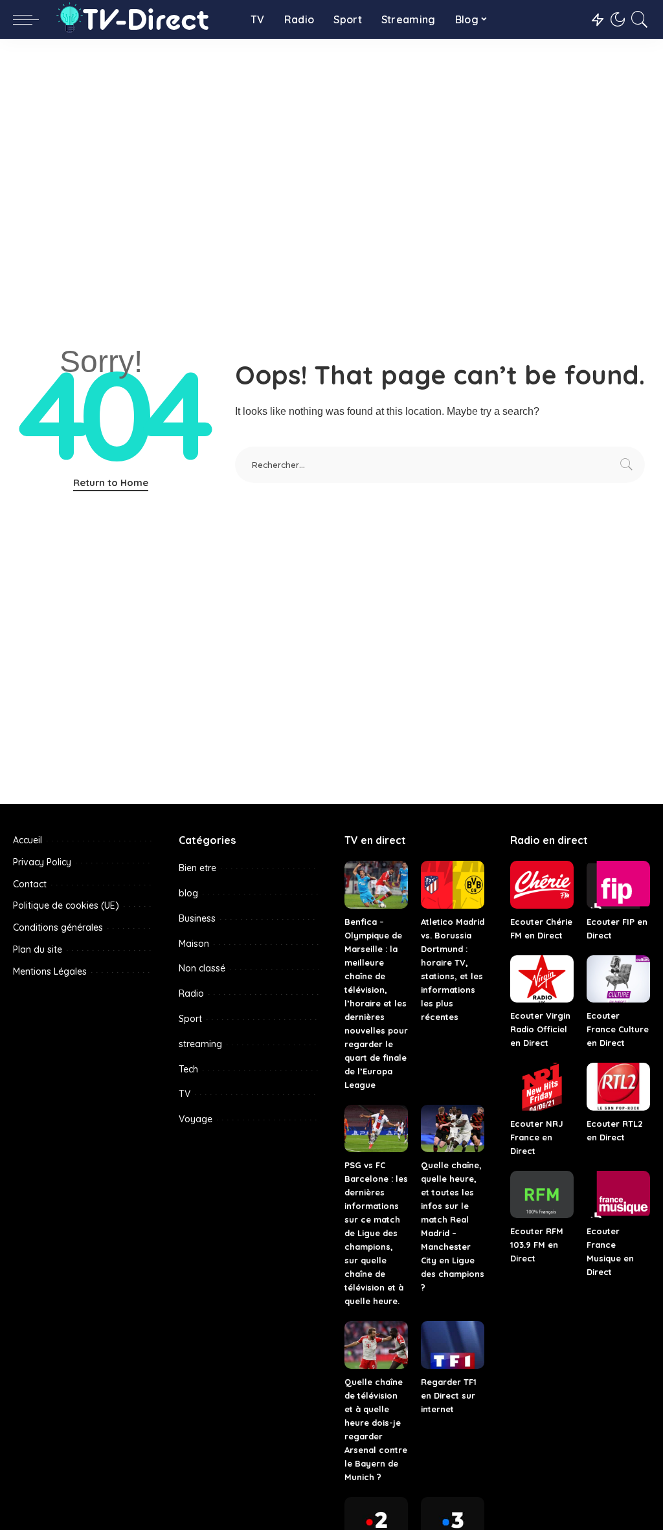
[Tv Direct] (141, 19)
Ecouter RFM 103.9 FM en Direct (536, 1244)
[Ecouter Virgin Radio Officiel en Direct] (542, 979)
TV (184, 1094)
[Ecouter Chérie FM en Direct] (542, 885)
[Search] (639, 19)
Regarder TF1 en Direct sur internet (449, 1395)
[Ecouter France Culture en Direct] (618, 979)
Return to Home (110, 482)
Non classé (202, 968)
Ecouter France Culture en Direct (618, 1029)
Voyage (195, 1119)
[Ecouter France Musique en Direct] (618, 1195)
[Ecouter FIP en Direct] (618, 885)
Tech (188, 1069)
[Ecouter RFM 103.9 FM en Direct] (542, 1195)
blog (188, 893)
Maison (194, 943)
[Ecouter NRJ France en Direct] (542, 1087)
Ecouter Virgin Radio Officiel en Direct (540, 1029)
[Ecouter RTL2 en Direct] (618, 1087)
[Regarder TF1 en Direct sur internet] (452, 1345)
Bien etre (197, 868)
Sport (190, 1019)
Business (197, 918)
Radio (191, 993)
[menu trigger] (32, 19)
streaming (200, 1044)
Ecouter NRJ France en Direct (536, 1137)
